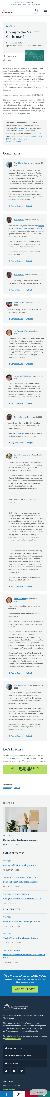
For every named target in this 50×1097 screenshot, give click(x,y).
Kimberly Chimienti (21, 376)
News (24, 4)
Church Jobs (29, 2)
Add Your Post (25, 989)
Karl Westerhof (20, 331)
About (20, 4)
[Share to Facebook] (6, 1094)
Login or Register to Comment (25, 769)
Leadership (7, 788)
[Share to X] (19, 1094)
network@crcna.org (13, 1039)
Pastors (10, 26)
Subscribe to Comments (18, 139)
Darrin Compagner (21, 455)
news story (20, 433)
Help (29, 4)
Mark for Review (15, 142)
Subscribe (14, 4)
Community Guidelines (33, 136)
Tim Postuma (19, 220)
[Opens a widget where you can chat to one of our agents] (38, 1092)
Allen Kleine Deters (21, 163)
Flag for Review (17, 206)
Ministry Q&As (19, 2)
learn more (20, 128)
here (22, 572)
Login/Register (36, 4)
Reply (30, 206)
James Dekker (37, 46)
